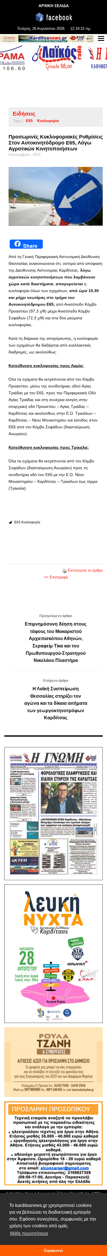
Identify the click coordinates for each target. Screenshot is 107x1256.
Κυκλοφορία (48, 121)
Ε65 (29, 121)
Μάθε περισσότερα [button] (29, 1233)
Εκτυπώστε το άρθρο (85, 570)
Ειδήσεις (24, 114)
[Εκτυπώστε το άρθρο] (64, 570)
